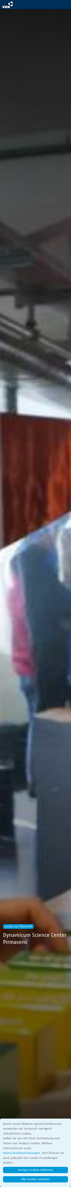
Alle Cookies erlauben (35, 1179)
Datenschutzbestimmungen (21, 1152)
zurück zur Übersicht (18, 926)
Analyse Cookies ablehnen (35, 1169)
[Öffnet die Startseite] (7, 5)
